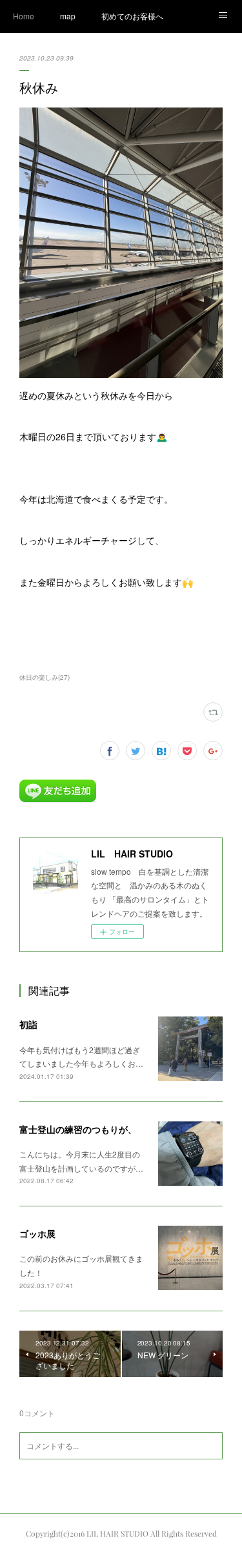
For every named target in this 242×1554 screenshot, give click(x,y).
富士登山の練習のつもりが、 (78, 1129)
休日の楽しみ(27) (44, 677)
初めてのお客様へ (132, 15)
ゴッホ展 (37, 1233)
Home (23, 15)
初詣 (28, 1024)
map (68, 15)
